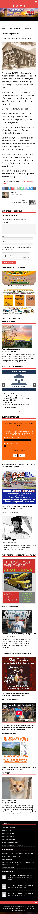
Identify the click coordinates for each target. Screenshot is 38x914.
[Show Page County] (20, 411)
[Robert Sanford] (4, 878)
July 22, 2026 (7, 636)
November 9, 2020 (9, 38)
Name (4, 236)
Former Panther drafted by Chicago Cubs (19, 634)
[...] (26, 361)
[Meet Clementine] (18, 788)
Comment (5, 222)
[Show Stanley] (22, 411)
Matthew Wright (9, 540)
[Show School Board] (19, 411)
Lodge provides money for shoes (11, 856)
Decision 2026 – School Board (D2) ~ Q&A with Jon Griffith (17, 853)
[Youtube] (20, 6)
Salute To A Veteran (10, 513)
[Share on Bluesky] (31, 188)
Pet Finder (6, 773)
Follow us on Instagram (8, 839)
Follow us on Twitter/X (8, 833)
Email (3, 242)
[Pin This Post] (12, 188)
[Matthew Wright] (18, 527)
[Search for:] (19, 23)
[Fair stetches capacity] (18, 336)
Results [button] (22, 455)
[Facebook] (13, 6)
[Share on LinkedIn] (9, 188)
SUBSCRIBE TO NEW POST (9, 827)
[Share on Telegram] (28, 188)
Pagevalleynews (22, 38)
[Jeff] (4, 888)
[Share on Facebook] (3, 188)
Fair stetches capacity (11, 349)
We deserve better (7, 859)
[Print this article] (18, 188)
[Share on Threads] (34, 188)
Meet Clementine (9, 800)
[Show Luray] (15, 411)
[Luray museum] (19, 68)
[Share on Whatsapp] (22, 188)
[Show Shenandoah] (17, 411)
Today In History (9, 322)
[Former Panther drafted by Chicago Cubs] (18, 621)
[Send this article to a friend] (15, 188)
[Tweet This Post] (6, 188)
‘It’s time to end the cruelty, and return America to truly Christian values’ (20, 877)
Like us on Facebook (7, 830)
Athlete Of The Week (10, 607)
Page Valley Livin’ (12, 699)
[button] (35, 1)
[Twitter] (17, 6)
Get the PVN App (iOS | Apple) (10, 842)
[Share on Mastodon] (25, 188)
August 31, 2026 (8, 351)
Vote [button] (15, 455)
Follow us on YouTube (8, 836)
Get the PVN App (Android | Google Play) (13, 845)
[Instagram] (24, 6)
